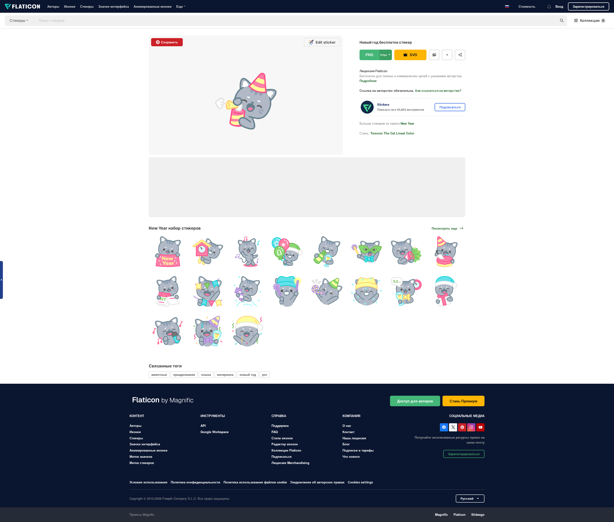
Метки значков (141, 456)
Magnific (441, 514)
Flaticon (460, 514)
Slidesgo (477, 514)
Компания (351, 415)
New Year (407, 123)
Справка (279, 415)
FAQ (275, 431)
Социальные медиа (466, 415)
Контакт (348, 431)
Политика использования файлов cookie (255, 482)
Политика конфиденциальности (195, 482)
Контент (137, 415)
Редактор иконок (285, 444)
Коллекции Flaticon (286, 450)
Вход (559, 6)
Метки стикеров (142, 462)
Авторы (53, 6)
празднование (184, 374)
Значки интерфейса (113, 6)
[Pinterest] (462, 427)
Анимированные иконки (152, 6)
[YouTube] (480, 427)
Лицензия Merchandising (290, 462)
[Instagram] (471, 427)
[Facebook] (444, 427)
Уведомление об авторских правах (317, 482)
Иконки (69, 6)
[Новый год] (168, 252)
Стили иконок (282, 438)
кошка (206, 374)
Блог (346, 444)
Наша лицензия (354, 438)
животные (159, 374)
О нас (346, 425)
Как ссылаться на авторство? (438, 91)
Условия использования (148, 482)
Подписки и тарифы (358, 450)
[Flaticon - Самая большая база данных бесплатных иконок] (22, 6)
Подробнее (368, 80)
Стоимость (527, 6)
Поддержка (280, 425)
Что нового (351, 456)
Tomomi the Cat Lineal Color (392, 133)
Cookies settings (360, 482)
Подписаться (282, 456)
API (203, 425)
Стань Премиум (463, 401)
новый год (248, 374)
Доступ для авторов (415, 401)
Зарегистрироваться (588, 6)
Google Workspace (215, 431)
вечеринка (225, 374)
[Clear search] (551, 20)
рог (264, 374)
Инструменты (213, 415)
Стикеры (87, 6)
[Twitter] (453, 427)
